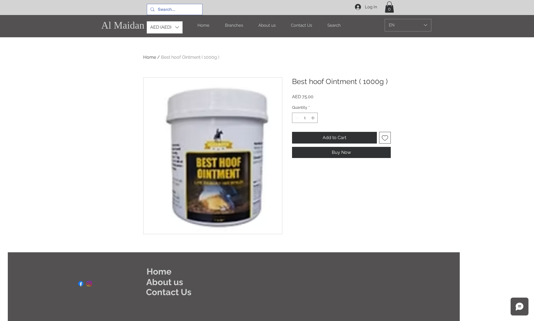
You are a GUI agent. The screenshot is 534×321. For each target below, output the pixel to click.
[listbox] (165, 27)
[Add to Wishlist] (385, 138)
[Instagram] (89, 283)
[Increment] (313, 118)
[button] (389, 7)
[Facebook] (80, 283)
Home (149, 57)
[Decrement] (296, 118)
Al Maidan (122, 25)
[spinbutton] (305, 118)
